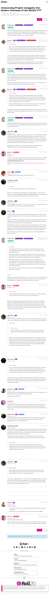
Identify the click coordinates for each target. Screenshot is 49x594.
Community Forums (5, 13)
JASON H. (10, 131)
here (4, 590)
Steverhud (11, 359)
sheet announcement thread (32, 277)
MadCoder (11, 414)
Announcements (13, 13)
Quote (13, 29)
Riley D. (10, 152)
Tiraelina (10, 401)
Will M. (9, 503)
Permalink (9, 29)
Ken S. (9, 211)
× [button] (47, 587)
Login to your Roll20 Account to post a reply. (22, 536)
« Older (39, 19)
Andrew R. (11, 389)
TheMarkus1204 (12, 180)
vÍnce (9, 172)
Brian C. (10, 40)
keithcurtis (11, 25)
